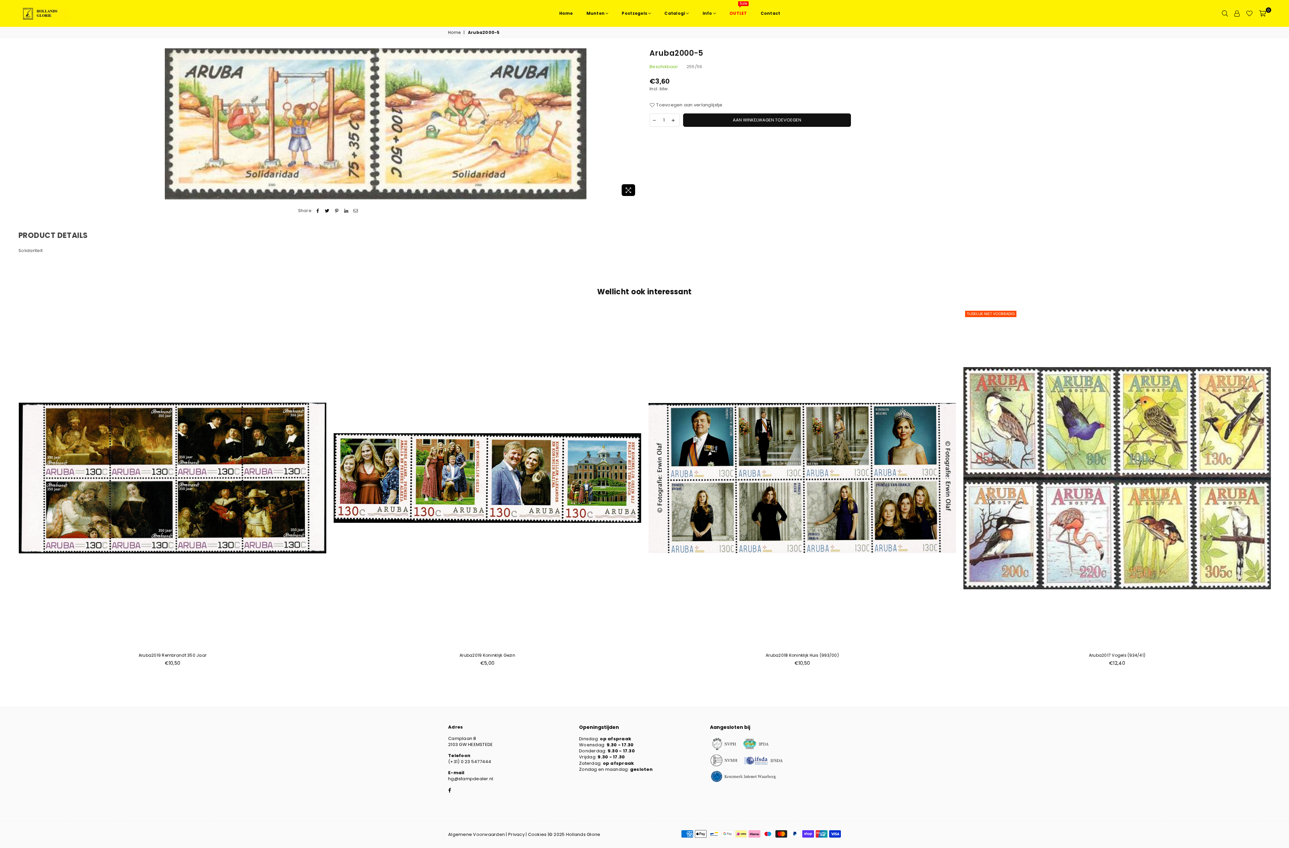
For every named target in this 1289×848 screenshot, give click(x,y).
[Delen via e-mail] (355, 211)
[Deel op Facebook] (317, 211)
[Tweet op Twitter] (327, 211)
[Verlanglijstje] (1249, 13)
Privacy (516, 834)
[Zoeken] (1225, 13)
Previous (7, 491)
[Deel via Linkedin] (346, 211)
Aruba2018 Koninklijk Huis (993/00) (802, 655)
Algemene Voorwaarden (476, 834)
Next (1281, 491)
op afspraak (615, 739)
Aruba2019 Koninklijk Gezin (487, 655)
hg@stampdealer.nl (470, 779)
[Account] (1237, 13)
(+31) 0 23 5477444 (469, 761)
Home (454, 32)
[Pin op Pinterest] (336, 211)
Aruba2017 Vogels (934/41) (1117, 655)
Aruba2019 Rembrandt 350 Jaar (172, 655)
